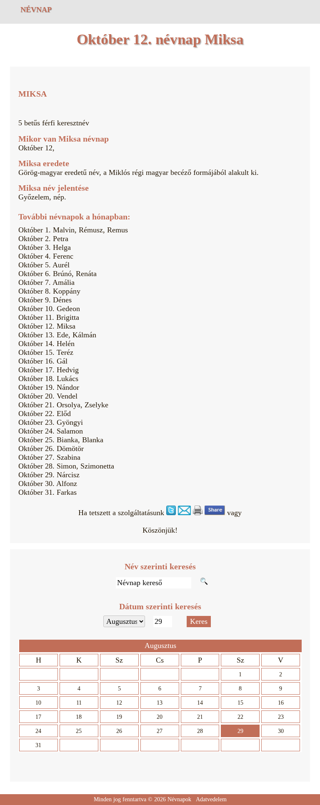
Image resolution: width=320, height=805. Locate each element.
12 (119, 703)
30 (281, 731)
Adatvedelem (211, 799)
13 (159, 703)
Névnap (36, 9)
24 (38, 731)
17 (38, 717)
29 (240, 731)
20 (159, 717)
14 (200, 703)
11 (79, 703)
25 (79, 731)
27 (159, 731)
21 (200, 717)
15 (240, 703)
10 (38, 703)
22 (240, 717)
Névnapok (179, 799)
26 (119, 731)
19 (119, 717)
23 (281, 717)
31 (38, 745)
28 (200, 731)
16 (281, 703)
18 (79, 717)
